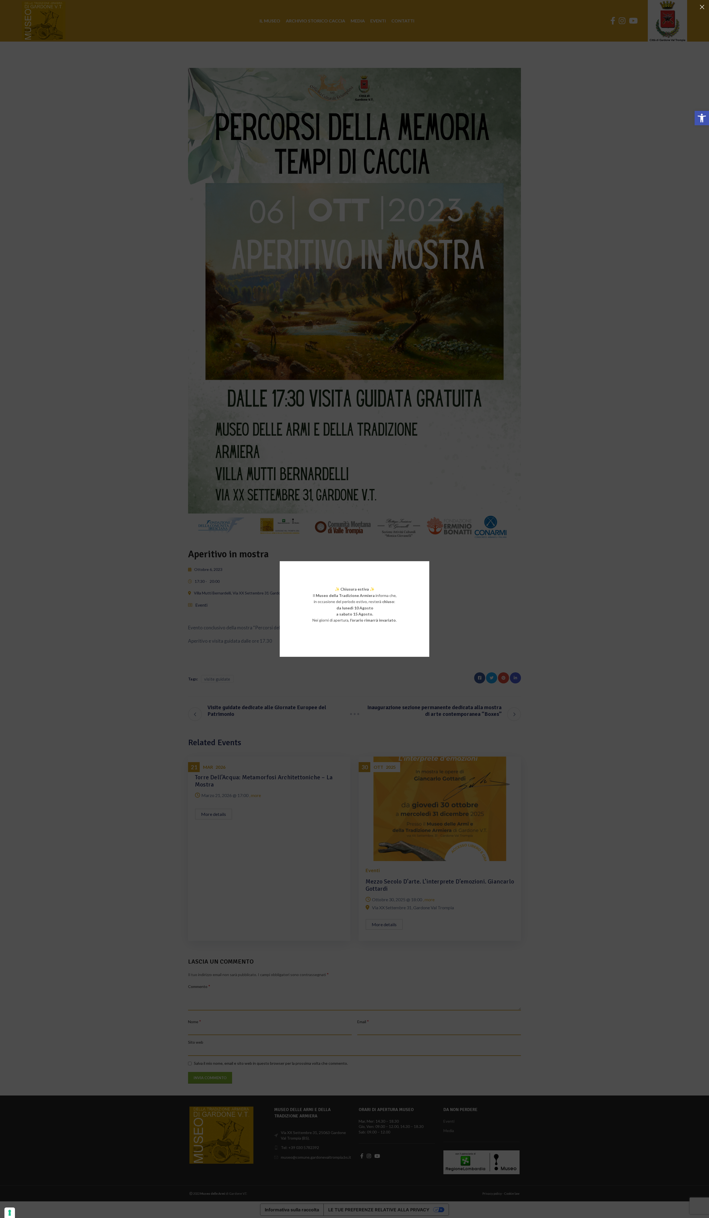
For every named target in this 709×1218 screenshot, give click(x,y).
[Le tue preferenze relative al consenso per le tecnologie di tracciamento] (9, 1212)
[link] (702, 118)
